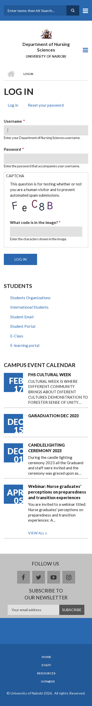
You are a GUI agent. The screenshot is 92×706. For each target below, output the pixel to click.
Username (13, 121)
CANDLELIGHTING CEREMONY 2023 (46, 448)
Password (12, 149)
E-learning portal (24, 345)
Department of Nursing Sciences (46, 47)
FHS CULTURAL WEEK (49, 374)
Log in (15, 106)
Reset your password (46, 105)
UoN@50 (47, 681)
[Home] (46, 33)
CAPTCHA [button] (15, 175)
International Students (29, 307)
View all (36, 533)
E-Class (16, 336)
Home (46, 657)
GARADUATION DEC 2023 (53, 415)
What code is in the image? (34, 222)
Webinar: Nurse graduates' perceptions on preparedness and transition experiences (57, 492)
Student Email (21, 316)
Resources (46, 673)
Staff (46, 665)
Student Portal (22, 326)
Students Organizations (30, 297)
